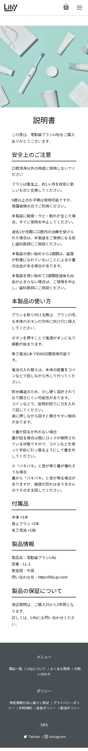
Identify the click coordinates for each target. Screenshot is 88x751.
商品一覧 (15, 668)
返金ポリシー (46, 707)
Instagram (57, 736)
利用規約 (25, 707)
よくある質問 (60, 668)
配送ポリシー (70, 707)
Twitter (34, 736)
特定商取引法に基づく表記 (29, 702)
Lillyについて (36, 668)
